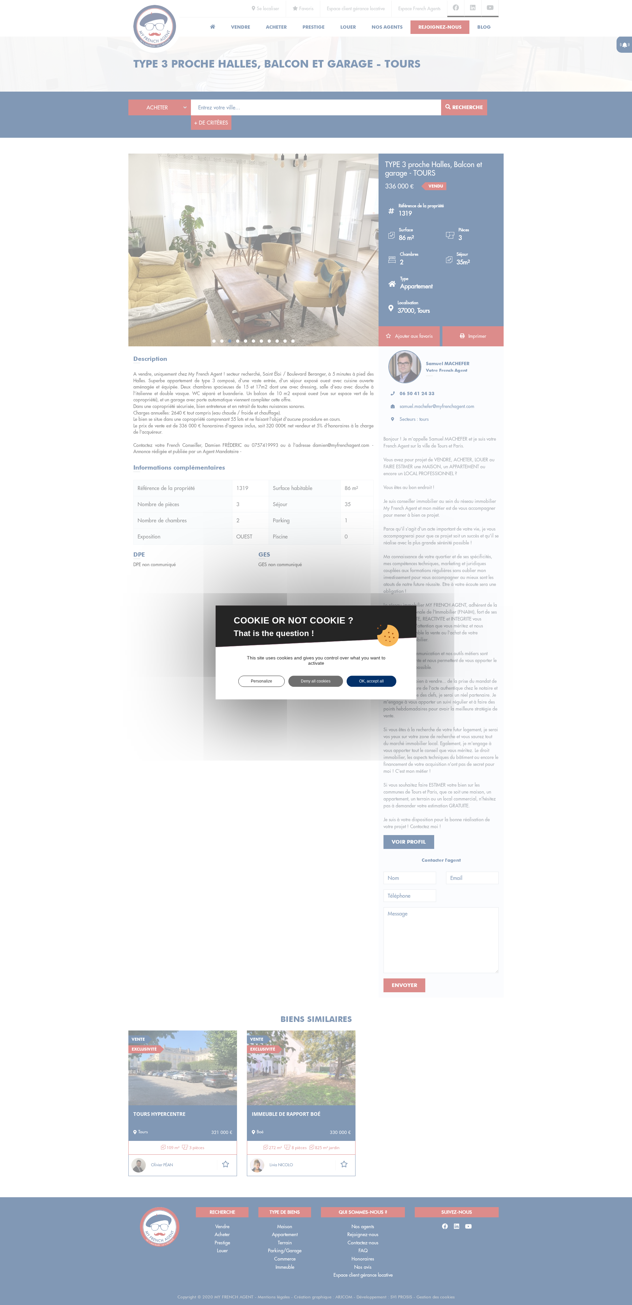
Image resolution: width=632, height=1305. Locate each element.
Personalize (261, 681)
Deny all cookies (315, 681)
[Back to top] (613, 1276)
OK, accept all (371, 681)
